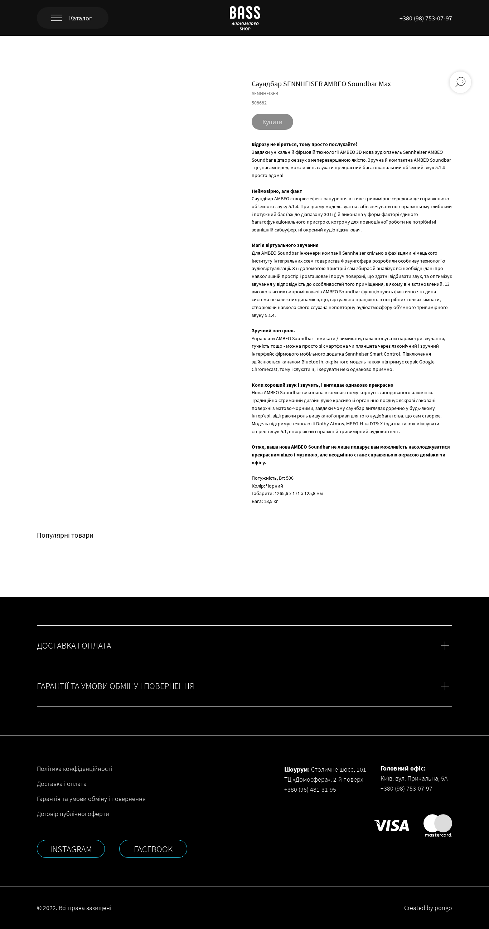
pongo (443, 908)
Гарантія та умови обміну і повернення (91, 798)
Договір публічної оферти (73, 814)
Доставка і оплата (62, 783)
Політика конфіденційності (74, 768)
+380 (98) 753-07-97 (426, 18)
